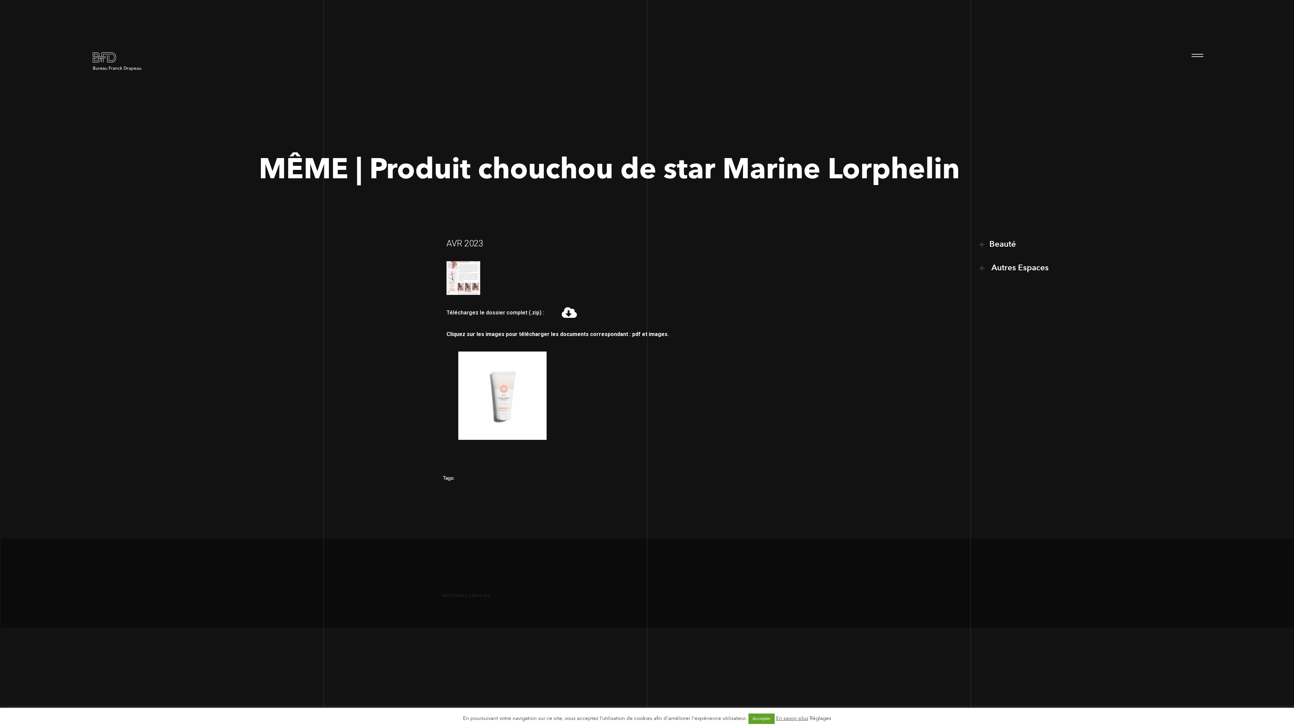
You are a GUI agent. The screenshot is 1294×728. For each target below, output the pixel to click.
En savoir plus (792, 718)
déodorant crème (489, 478)
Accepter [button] (761, 719)
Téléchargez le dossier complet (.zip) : (495, 312)
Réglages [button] (820, 718)
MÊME (539, 478)
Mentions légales (467, 595)
